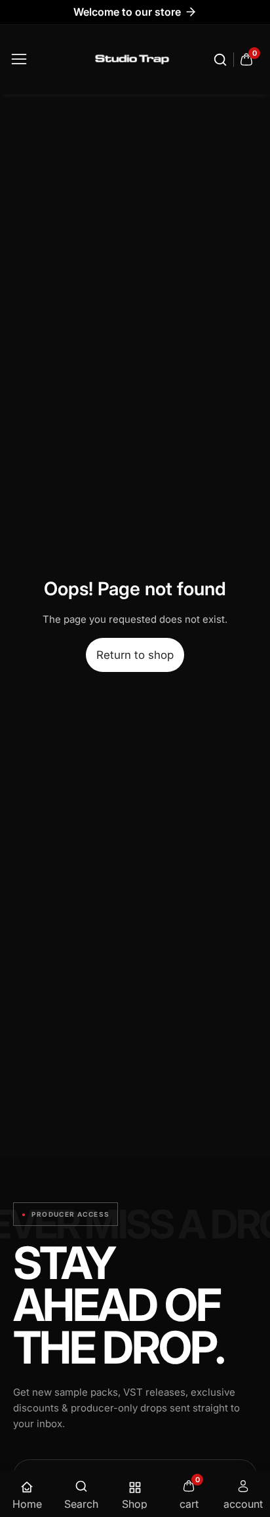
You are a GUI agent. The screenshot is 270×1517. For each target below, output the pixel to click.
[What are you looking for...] (222, 60)
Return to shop (135, 654)
